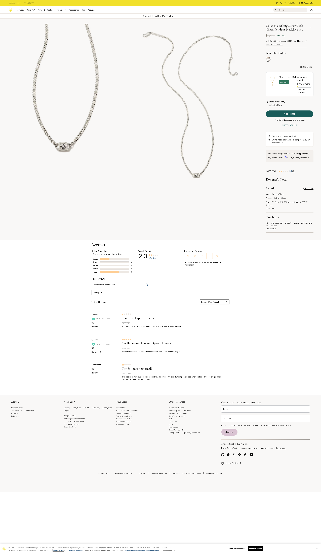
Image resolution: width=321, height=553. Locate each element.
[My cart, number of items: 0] (311, 9)
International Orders (124, 419)
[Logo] (11, 10)
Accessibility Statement (124, 473)
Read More (270, 209)
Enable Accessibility (306, 3)
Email (225, 409)
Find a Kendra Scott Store (74, 421)
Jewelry (20, 10)
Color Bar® (30, 10)
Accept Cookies (255, 548)
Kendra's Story (17, 408)
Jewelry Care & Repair (178, 413)
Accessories (74, 10)
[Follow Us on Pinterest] (239, 455)
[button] (187, 256)
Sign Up (229, 432)
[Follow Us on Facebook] (228, 455)
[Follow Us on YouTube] (251, 455)
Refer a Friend (16, 416)
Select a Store (275, 105)
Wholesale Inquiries (124, 422)
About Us (91, 10)
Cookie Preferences (159, 473)
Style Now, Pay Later (177, 416)
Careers (14, 413)
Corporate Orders (123, 424)
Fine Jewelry (61, 10)
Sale (83, 10)
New (40, 10)
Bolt (170, 419)
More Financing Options (274, 44)
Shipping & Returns (123, 413)
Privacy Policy (285, 425)
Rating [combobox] (96, 293)
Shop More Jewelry (176, 430)
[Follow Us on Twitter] (234, 455)
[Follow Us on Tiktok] (245, 455)
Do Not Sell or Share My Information (187, 473)
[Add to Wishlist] (310, 27)
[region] (160, 548)
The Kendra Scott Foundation (22, 411)
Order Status (121, 408)
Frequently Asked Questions (180, 411)
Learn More (271, 228)
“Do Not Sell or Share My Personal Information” (142, 550)
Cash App (173, 422)
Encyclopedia (174, 427)
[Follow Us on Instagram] (222, 455)
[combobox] (217, 302)
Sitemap (142, 473)
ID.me (171, 424)
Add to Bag (289, 114)
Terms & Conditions (124, 416)
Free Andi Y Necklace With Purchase (158, 16)
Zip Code (227, 418)
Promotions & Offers (177, 408)
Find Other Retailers (71, 424)
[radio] (268, 59)
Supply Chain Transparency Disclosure (184, 433)
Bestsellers (48, 10)
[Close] (317, 548)
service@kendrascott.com (74, 419)
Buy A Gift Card (70, 427)
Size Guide (307, 67)
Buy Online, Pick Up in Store (127, 411)
